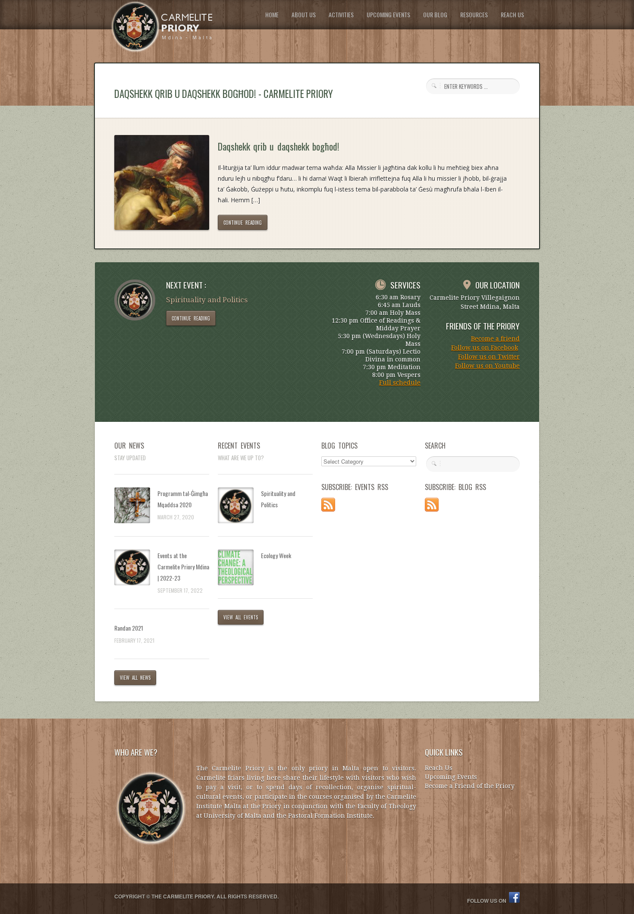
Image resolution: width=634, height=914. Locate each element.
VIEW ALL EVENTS (240, 617)
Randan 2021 (128, 627)
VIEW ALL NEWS (135, 677)
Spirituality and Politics (278, 499)
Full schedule (400, 382)
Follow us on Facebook (484, 347)
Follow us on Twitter (489, 356)
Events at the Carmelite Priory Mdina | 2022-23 (183, 566)
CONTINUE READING (242, 222)
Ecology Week (276, 555)
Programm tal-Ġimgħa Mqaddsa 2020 (182, 499)
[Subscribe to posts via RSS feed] (328, 509)
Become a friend (495, 338)
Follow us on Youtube (487, 365)
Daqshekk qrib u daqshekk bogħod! (278, 146)
